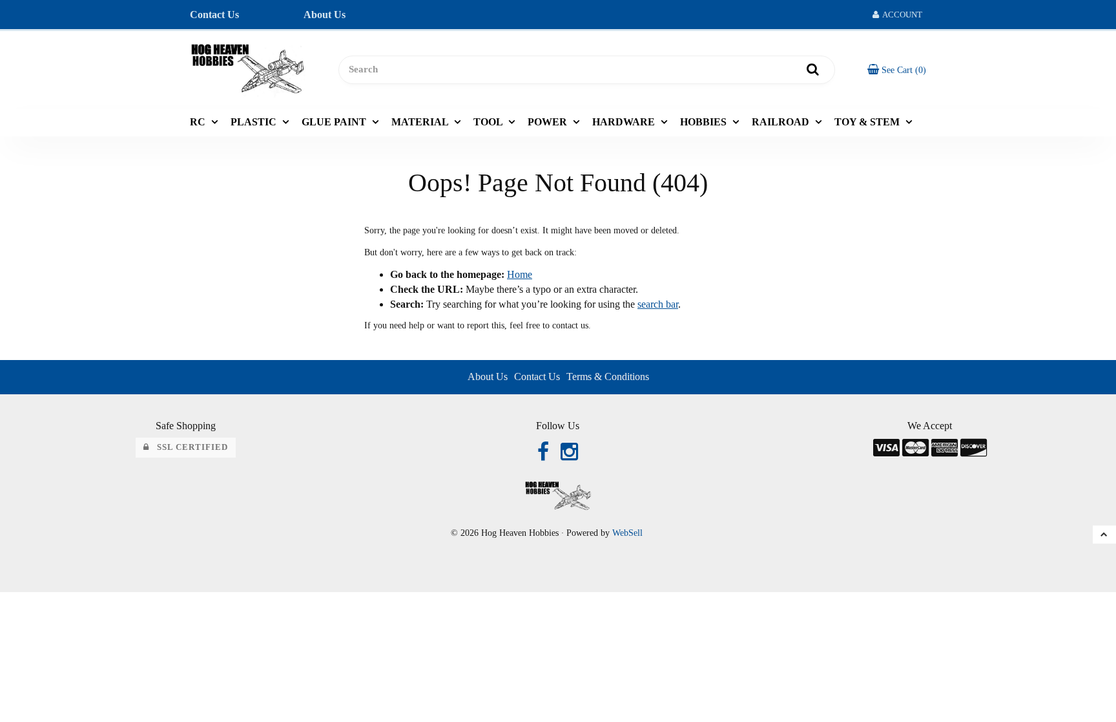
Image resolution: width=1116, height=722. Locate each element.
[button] (896, 69)
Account (900, 14)
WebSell (627, 533)
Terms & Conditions (607, 376)
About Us (325, 14)
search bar (657, 304)
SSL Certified (188, 447)
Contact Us (214, 14)
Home (519, 274)
